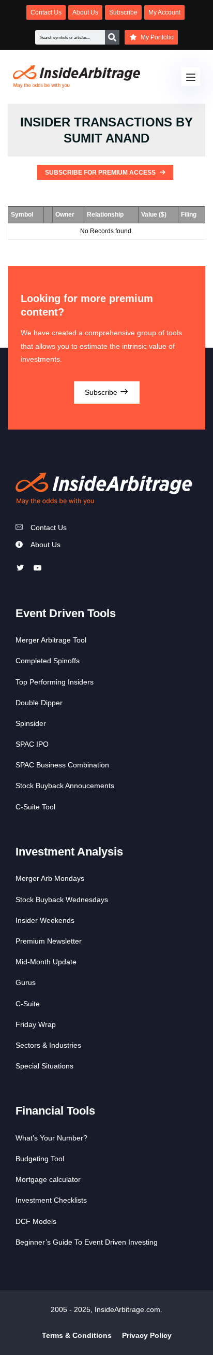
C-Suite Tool (35, 807)
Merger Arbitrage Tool (51, 640)
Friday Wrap (36, 1024)
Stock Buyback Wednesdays (62, 899)
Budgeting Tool (40, 1158)
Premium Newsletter (49, 941)
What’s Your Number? (51, 1138)
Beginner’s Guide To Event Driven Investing (87, 1242)
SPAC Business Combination (62, 765)
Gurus (26, 982)
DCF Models (36, 1221)
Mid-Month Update (46, 962)
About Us (45, 544)
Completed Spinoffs (48, 661)
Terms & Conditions (77, 1335)
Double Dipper (39, 702)
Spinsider (31, 723)
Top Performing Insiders (55, 682)
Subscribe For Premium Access (101, 172)
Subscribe (102, 392)
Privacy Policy (147, 1335)
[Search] (112, 37)
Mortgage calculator (48, 1179)
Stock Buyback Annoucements (65, 785)
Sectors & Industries (48, 1045)
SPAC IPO (32, 744)
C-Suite (28, 1004)
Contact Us (49, 527)
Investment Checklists (51, 1200)
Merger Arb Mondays (50, 878)
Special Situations (44, 1066)
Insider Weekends (45, 920)
